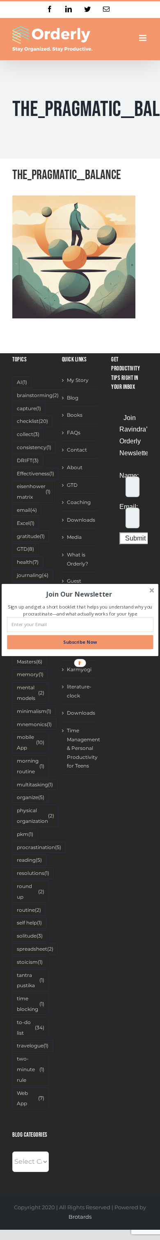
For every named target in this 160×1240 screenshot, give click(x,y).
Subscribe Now (80, 642)
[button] (79, 594)
